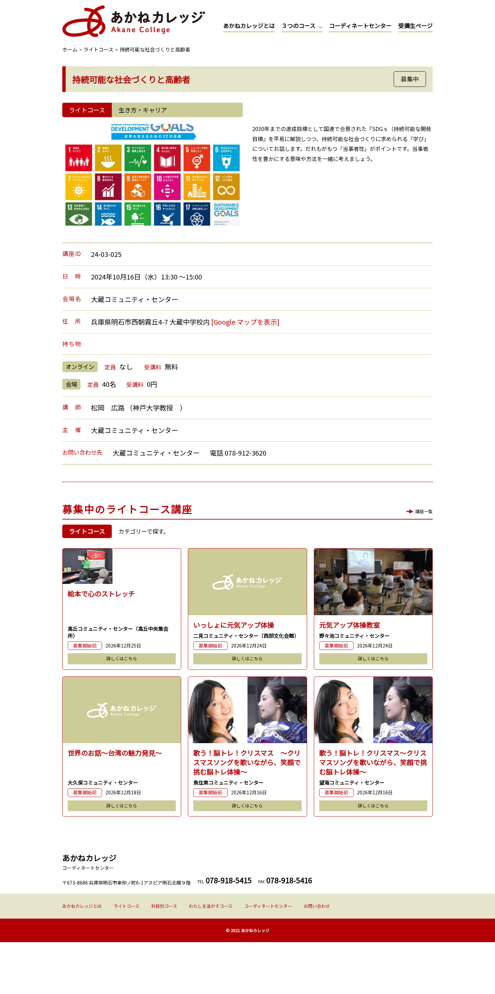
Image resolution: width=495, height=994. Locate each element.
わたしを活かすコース (210, 906)
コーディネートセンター (360, 25)
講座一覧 (424, 511)
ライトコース (126, 906)
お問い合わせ (317, 906)
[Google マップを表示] (245, 322)
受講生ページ (415, 25)
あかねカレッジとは (249, 25)
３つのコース (299, 25)
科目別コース (164, 906)
